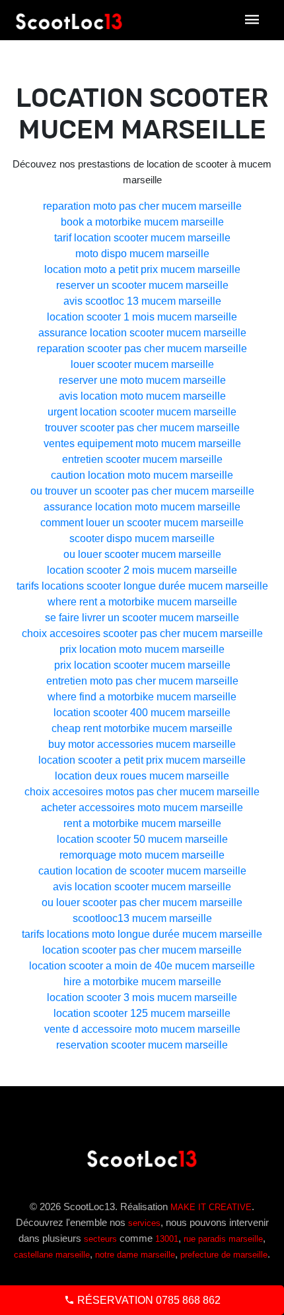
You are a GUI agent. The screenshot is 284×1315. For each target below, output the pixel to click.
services (144, 1223)
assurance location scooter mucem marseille (142, 332)
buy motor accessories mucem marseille (142, 744)
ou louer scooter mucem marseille (142, 554)
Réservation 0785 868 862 (148, 1300)
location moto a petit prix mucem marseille (142, 269)
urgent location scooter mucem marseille (142, 411)
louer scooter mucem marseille (142, 364)
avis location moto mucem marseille (142, 396)
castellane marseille (52, 1255)
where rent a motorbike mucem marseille (142, 601)
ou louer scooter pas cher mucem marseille (142, 902)
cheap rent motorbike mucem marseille (142, 728)
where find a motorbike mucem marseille (142, 696)
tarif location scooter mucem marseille (142, 237)
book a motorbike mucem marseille (142, 222)
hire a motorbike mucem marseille (142, 981)
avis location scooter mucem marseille (142, 886)
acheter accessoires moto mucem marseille (142, 807)
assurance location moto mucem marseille (142, 506)
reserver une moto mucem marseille (142, 380)
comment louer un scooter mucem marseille (142, 522)
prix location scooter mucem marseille (142, 665)
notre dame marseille (135, 1255)
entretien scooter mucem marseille (142, 459)
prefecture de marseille (223, 1255)
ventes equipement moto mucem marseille (142, 443)
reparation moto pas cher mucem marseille (142, 206)
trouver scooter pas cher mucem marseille (142, 427)
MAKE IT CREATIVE (211, 1207)
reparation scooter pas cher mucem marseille (142, 348)
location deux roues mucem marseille (142, 775)
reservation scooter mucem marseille (142, 1045)
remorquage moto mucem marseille (142, 855)
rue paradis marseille (223, 1239)
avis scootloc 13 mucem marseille (142, 301)
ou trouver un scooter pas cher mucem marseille (142, 491)
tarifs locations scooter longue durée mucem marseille (142, 586)
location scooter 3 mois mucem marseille (142, 997)
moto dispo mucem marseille (142, 253)
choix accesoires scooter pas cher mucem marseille (142, 633)
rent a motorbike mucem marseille (142, 823)
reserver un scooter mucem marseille (142, 285)
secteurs (100, 1239)
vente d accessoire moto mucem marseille (142, 1029)
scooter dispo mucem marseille (142, 538)
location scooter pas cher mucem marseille (142, 950)
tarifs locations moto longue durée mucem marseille (142, 934)
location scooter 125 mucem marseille (142, 1013)
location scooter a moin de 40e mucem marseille (142, 965)
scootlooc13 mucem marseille (142, 918)
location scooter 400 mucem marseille (142, 712)
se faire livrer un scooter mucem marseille (142, 617)
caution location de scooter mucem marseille (142, 870)
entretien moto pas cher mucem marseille (142, 681)
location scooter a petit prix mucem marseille (142, 760)
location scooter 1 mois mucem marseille (142, 316)
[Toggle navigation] (252, 20)
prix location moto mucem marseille (142, 649)
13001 (166, 1239)
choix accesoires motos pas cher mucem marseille (142, 791)
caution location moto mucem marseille (142, 475)
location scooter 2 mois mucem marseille (142, 570)
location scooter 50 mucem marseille (142, 839)
